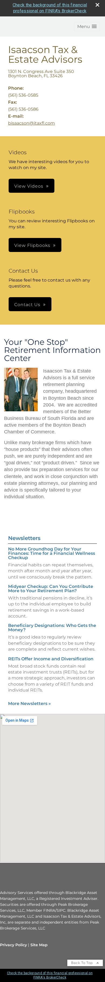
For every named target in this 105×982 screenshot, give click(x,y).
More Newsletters (29, 703)
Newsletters (24, 538)
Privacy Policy (13, 944)
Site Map (39, 944)
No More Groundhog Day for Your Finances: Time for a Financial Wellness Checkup (51, 553)
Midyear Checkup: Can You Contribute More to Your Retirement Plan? (50, 588)
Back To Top (82, 963)
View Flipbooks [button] (32, 245)
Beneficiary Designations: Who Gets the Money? (52, 627)
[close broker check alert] (97, 5)
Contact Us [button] (27, 304)
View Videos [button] (28, 186)
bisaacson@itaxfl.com (31, 123)
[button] (87, 26)
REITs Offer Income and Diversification (50, 658)
